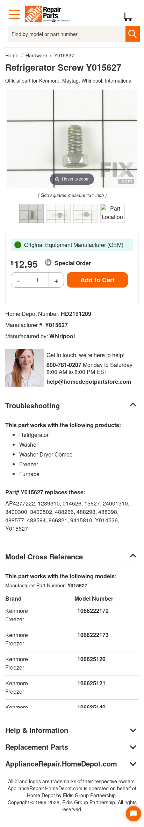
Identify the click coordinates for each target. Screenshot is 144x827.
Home (12, 55)
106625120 (91, 659)
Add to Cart (97, 279)
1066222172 (93, 611)
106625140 (91, 707)
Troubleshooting (32, 405)
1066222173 (93, 635)
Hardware (36, 55)
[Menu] (14, 14)
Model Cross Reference (44, 556)
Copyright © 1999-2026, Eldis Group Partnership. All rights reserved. (72, 806)
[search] (132, 34)
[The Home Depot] (48, 14)
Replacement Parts (36, 747)
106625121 (91, 683)
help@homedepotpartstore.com (88, 381)
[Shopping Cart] (130, 14)
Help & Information (36, 730)
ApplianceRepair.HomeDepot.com (61, 763)
